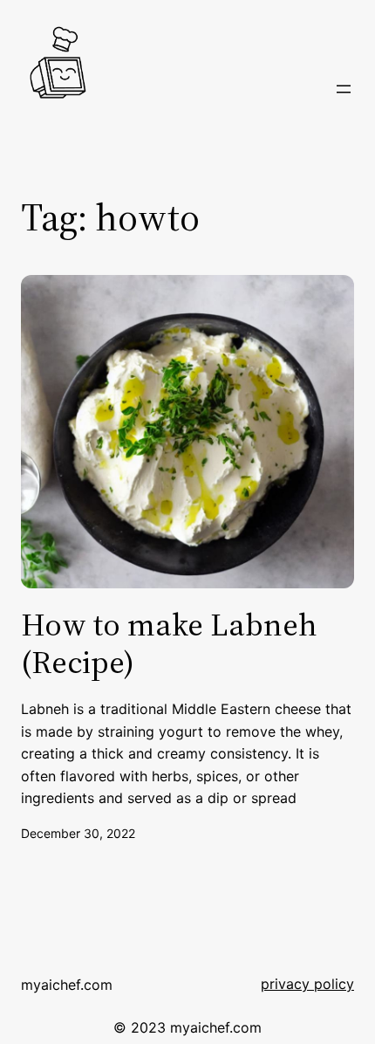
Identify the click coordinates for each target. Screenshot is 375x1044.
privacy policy (307, 983)
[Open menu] (343, 89)
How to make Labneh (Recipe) (169, 643)
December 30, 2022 (78, 833)
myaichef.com (66, 984)
